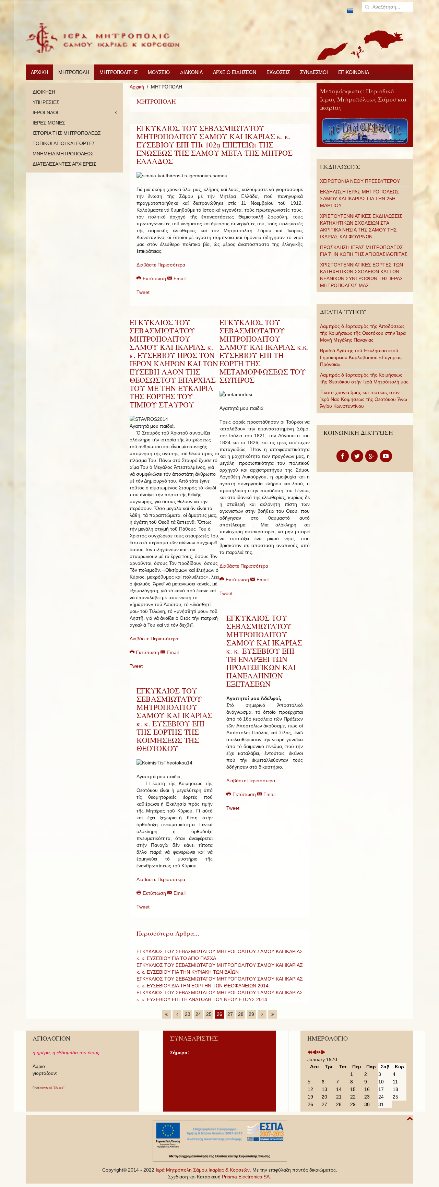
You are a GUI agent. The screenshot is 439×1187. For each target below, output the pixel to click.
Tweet (143, 292)
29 (251, 1014)
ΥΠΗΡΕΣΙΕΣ (46, 102)
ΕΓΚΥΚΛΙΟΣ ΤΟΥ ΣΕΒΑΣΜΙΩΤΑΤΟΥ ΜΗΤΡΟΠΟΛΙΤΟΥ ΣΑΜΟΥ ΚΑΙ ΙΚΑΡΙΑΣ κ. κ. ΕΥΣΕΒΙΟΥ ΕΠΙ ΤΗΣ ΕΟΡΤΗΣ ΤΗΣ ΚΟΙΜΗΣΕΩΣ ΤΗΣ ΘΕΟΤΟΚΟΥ (174, 719)
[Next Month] (323, 1052)
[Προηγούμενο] (177, 1014)
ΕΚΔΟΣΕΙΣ (278, 72)
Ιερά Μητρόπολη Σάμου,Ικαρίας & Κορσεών (203, 1170)
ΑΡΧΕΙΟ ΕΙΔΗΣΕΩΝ (234, 72)
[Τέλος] (272, 1014)
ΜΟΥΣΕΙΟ (159, 72)
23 (187, 1014)
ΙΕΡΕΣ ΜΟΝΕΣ (49, 123)
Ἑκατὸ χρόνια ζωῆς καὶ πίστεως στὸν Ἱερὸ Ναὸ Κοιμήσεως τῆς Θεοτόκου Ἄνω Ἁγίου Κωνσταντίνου (363, 399)
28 (241, 1014)
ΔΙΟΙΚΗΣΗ (44, 92)
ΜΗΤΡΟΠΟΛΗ (73, 72)
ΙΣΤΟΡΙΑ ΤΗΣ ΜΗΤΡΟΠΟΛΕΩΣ (67, 133)
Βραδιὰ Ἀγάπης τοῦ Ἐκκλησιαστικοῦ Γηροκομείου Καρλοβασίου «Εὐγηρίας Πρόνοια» (361, 357)
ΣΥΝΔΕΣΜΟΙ (314, 72)
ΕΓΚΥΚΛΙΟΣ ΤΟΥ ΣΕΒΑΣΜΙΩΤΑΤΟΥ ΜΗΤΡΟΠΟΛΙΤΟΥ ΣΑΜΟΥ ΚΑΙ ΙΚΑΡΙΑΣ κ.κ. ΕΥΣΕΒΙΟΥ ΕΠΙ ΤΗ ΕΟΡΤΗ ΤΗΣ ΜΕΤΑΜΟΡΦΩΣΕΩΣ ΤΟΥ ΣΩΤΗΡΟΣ (264, 351)
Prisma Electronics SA (246, 1176)
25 (209, 1014)
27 (230, 1014)
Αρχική (137, 87)
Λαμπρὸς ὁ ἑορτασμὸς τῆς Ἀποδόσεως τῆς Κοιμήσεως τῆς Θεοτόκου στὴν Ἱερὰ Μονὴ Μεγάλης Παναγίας (363, 333)
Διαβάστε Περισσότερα (161, 265)
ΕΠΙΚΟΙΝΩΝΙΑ (353, 72)
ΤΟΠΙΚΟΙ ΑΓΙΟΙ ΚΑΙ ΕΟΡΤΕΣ (64, 143)
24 (198, 1014)
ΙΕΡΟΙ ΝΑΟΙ (45, 112)
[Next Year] (318, 1052)
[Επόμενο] (262, 1014)
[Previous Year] (309, 1052)
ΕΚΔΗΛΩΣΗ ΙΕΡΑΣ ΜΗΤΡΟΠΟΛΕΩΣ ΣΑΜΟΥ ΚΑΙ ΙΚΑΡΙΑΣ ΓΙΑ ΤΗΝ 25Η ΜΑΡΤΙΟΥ (359, 198)
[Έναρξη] (166, 1014)
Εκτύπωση (154, 278)
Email (179, 278)
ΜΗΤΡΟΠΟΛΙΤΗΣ (118, 72)
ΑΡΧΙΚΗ (39, 72)
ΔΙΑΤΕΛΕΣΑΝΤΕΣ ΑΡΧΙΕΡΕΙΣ (64, 164)
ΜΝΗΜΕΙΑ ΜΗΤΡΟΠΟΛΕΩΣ (63, 153)
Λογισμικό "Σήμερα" (52, 1087)
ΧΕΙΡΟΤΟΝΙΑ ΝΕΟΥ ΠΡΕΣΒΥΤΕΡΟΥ (360, 181)
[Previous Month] (314, 1052)
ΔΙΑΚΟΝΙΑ (191, 72)
